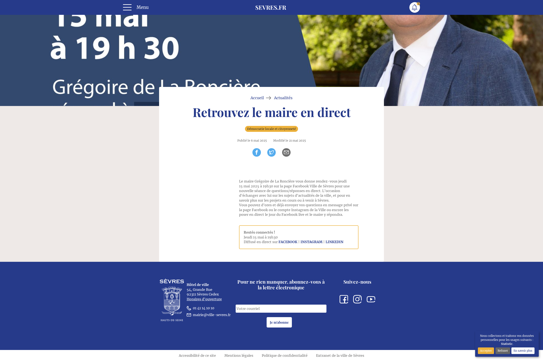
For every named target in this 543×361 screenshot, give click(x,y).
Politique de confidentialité (285, 355)
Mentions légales (238, 355)
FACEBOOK (287, 242)
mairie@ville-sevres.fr (212, 315)
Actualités (283, 98)
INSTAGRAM (311, 242)
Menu (143, 7)
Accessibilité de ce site (197, 355)
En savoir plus (523, 350)
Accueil (257, 98)
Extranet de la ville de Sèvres (340, 355)
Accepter (486, 350)
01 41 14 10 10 (203, 308)
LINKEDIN (334, 242)
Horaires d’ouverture (204, 299)
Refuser (503, 350)
